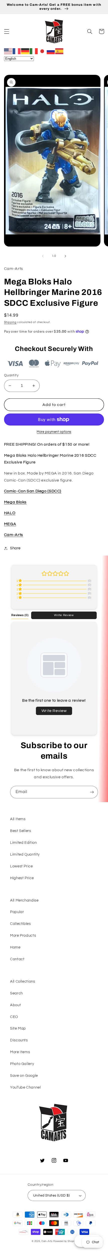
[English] (8, 51)
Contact (17, 959)
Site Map (18, 1028)
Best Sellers (20, 831)
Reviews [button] (19, 615)
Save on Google (24, 1076)
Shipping (10, 322)
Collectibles (20, 924)
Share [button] (15, 548)
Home (15, 947)
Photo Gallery (22, 1064)
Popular (17, 912)
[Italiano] (34, 51)
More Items (20, 1052)
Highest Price (22, 878)
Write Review (64, 615)
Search (16, 993)
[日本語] (42, 51)
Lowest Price (21, 866)
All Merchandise (24, 900)
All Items (18, 819)
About (15, 1005)
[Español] (59, 51)
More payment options (54, 432)
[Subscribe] (92, 792)
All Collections (22, 981)
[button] (6, 31)
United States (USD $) (51, 1195)
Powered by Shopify (64, 1241)
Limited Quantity (25, 854)
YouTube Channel (25, 1087)
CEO (14, 1017)
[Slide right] (65, 256)
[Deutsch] (25, 51)
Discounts (19, 1040)
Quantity (11, 375)
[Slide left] (42, 256)
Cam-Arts (13, 535)
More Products (23, 935)
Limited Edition (23, 843)
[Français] (17, 51)
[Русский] (51, 51)
